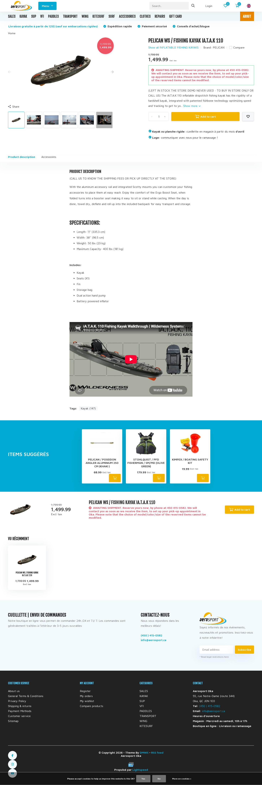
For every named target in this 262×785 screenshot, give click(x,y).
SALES (12, 16)
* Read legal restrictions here (214, 656)
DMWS (144, 752)
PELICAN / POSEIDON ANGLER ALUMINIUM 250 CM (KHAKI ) (102, 463)
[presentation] (9, 72)
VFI (42, 16)
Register (85, 691)
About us (14, 691)
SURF (112, 16)
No (159, 778)
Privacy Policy (17, 701)
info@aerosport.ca (153, 640)
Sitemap (13, 721)
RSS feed (157, 752)
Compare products (91, 706)
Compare (239, 47)
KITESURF (98, 16)
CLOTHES (145, 16)
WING (85, 16)
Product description (21, 156)
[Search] (193, 6)
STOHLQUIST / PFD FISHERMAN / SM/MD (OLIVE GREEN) (146, 463)
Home (12, 33)
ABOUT (247, 16)
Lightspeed (140, 769)
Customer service (19, 716)
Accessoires (48, 156)
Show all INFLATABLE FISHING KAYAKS (173, 47)
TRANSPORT (70, 16)
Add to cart (208, 116)
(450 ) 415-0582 (151, 635)
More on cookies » (181, 778)
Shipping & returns (19, 706)
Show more (190, 105)
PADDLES (53, 16)
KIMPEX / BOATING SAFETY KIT (190, 461)
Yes (143, 778)
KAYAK (23, 16)
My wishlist (87, 701)
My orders (86, 696)
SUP (33, 16)
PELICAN (218, 47)
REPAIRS (160, 16)
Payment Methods (19, 711)
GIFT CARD (175, 16)
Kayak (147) (88, 408)
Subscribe (244, 649)
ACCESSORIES (127, 16)
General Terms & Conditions (25, 696)
